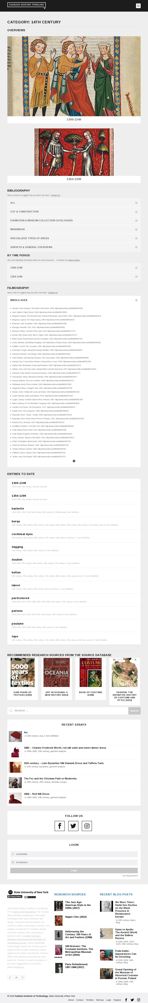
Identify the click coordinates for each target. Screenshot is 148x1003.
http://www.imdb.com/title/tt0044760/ (52, 449)
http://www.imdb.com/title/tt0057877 (66, 373)
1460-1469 (16, 602)
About (71, 1000)
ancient (90, 640)
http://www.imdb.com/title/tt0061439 (69, 400)
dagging (17, 546)
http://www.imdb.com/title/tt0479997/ (60, 438)
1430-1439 (35, 614)
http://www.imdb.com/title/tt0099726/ (51, 453)
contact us (19, 967)
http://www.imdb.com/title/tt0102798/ (70, 419)
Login (74, 870)
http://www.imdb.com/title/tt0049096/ (75, 358)
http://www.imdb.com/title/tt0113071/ (52, 457)
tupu (15, 636)
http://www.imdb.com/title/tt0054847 (65, 403)
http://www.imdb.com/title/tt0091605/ (69, 308)
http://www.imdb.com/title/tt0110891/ (53, 312)
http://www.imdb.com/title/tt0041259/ (77, 362)
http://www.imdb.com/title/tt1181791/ (57, 441)
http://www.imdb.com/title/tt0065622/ (61, 407)
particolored (20, 598)
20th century (83, 525)
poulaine (18, 623)
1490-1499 (16, 563)
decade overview (40, 487)
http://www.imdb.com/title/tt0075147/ (59, 396)
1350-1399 (74, 179)
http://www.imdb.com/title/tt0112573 (67, 365)
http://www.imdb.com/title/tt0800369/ (51, 327)
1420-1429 (26, 614)
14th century (27, 487)
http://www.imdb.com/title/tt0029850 (68, 350)
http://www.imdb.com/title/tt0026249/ (57, 346)
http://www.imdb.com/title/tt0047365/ (57, 384)
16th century (39, 525)
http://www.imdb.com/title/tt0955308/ (52, 430)
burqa (16, 521)
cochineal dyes (22, 534)
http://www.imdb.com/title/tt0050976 (87, 316)
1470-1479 (26, 602)
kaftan (16, 572)
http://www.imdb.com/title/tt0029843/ (87, 343)
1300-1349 (74, 119)
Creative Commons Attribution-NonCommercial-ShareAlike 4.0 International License (26, 939)
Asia (101, 525)
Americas (70, 538)
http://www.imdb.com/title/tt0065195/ (65, 392)
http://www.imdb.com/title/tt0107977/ (63, 335)
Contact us (55, 195)
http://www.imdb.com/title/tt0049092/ (55, 411)
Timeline (90, 1000)
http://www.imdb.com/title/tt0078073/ (50, 422)
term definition (73, 512)
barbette (18, 508)
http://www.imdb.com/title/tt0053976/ (60, 320)
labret (16, 585)
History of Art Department (24, 912)
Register (117, 1000)
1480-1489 (35, 602)
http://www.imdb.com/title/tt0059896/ (60, 426)
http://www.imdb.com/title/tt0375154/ (58, 415)
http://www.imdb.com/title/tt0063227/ (60, 381)
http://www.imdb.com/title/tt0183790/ (58, 388)
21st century (94, 525)
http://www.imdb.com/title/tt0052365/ (56, 354)
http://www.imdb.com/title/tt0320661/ (58, 434)
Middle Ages (61, 512)
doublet (17, 559)
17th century (50, 525)
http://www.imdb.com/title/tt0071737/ (61, 331)
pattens (17, 610)
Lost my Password (130, 876)
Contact (80, 1000)
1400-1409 (26, 627)
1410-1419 (16, 614)
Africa (47, 589)
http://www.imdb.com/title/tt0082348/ (52, 324)
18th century (61, 525)
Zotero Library (74, 260)
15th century (47, 512)
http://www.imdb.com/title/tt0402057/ (63, 377)
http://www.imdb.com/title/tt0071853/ (82, 369)
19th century (72, 525)
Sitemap (100, 1000)
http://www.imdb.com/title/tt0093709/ (54, 445)
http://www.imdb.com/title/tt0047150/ (68, 339)
